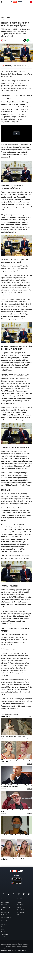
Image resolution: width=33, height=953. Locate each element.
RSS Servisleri (20, 914)
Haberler (3, 17)
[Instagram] (8, 894)
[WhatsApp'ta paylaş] (27, 40)
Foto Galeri (20, 904)
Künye (2, 926)
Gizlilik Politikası (5, 937)
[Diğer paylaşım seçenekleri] (30, 40)
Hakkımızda (4, 924)
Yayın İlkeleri (4, 931)
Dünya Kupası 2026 (6, 917)
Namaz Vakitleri (21, 909)
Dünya (8, 17)
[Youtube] (13, 894)
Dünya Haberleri (5, 912)
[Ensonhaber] (16, 2)
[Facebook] (18, 894)
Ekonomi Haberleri (5, 907)
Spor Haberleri (4, 904)
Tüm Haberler (4, 914)
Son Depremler (21, 912)
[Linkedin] (28, 894)
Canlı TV (19, 902)
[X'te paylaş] (24, 40)
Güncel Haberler (5, 902)
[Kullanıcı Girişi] (28, 1)
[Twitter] (3, 894)
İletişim (2, 929)
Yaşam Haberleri (5, 909)
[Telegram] (23, 894)
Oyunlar (19, 907)
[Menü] (1, 2)
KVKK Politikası (4, 934)
